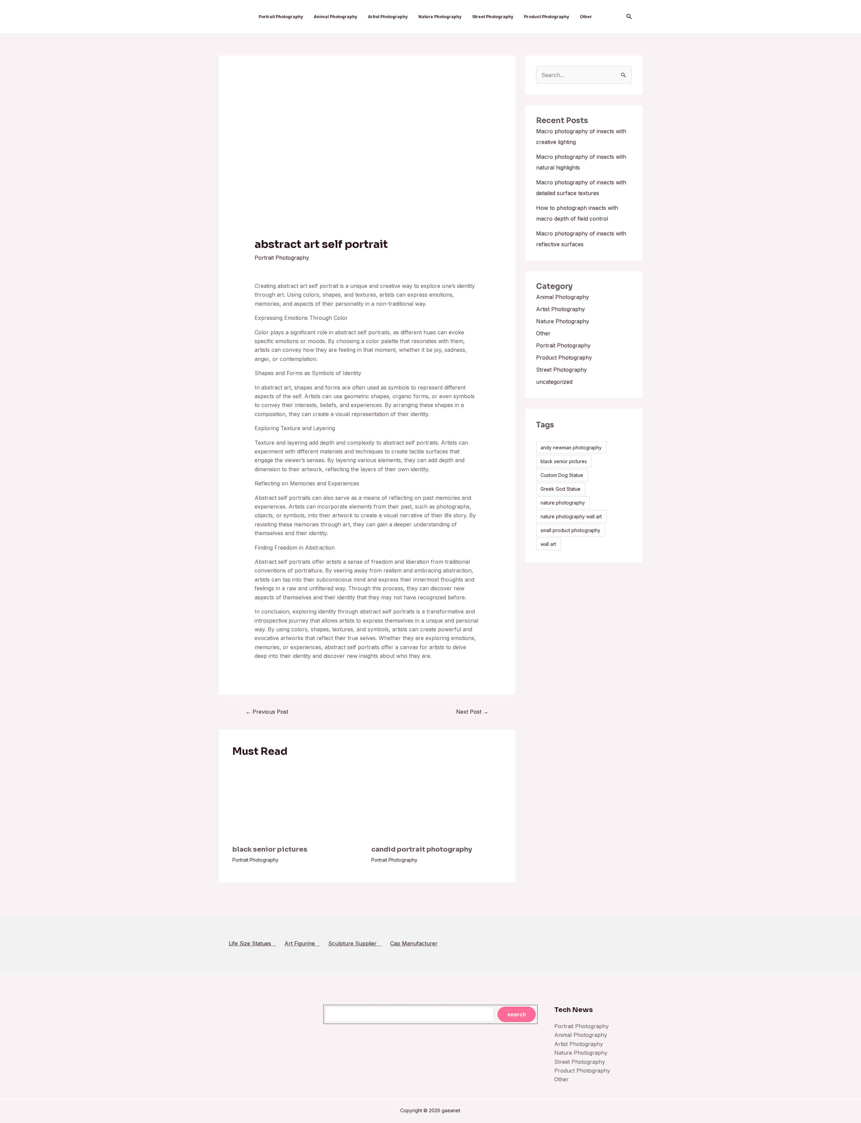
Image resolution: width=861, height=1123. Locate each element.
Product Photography (546, 16)
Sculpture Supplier (355, 943)
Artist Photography (388, 16)
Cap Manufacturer (414, 943)
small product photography (570, 530)
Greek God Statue (560, 489)
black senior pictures (269, 849)
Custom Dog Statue (561, 475)
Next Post (472, 711)
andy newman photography (571, 447)
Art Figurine (302, 943)
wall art (548, 544)
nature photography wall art (571, 516)
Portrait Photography (281, 16)
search (516, 1014)
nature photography (562, 503)
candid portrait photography (421, 849)
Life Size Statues (252, 943)
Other (586, 16)
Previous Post (267, 711)
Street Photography (492, 16)
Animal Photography (335, 16)
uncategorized (554, 381)
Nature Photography (439, 16)
